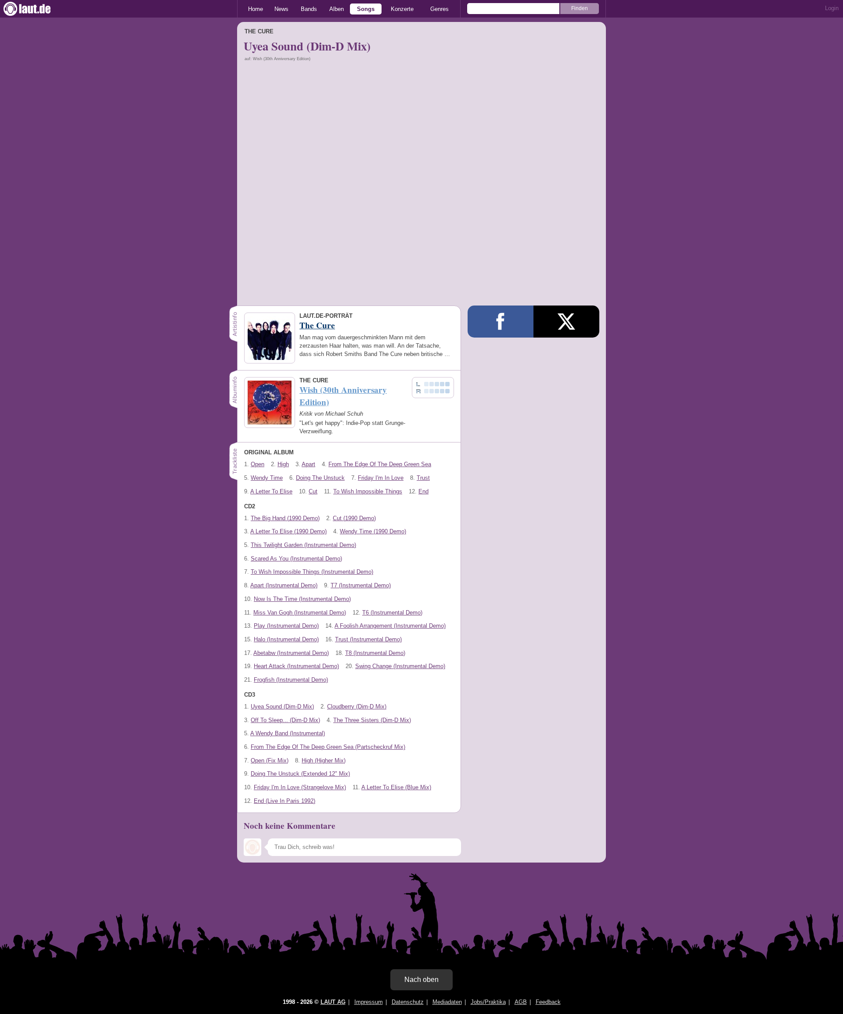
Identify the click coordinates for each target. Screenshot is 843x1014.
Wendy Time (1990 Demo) (373, 531)
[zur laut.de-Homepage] (35, 9)
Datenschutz (408, 1002)
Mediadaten (447, 1002)
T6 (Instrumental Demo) (392, 612)
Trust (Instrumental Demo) (368, 639)
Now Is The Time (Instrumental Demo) (302, 599)
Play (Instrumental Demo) (286, 625)
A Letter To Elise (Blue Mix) (396, 787)
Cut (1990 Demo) (354, 518)
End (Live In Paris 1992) (284, 801)
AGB (521, 1002)
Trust (423, 478)
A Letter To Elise (271, 491)
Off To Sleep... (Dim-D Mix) (285, 720)
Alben (336, 9)
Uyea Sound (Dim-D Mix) (282, 706)
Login (832, 8)
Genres (439, 9)
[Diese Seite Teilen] (500, 322)
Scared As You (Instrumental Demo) (296, 558)
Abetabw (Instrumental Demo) (291, 653)
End (423, 491)
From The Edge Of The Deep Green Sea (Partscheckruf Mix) (328, 747)
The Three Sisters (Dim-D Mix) (372, 720)
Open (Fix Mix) (269, 760)
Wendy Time (267, 478)
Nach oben (421, 979)
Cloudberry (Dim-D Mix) (356, 706)
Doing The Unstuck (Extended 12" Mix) (300, 773)
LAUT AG (333, 1002)
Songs (366, 9)
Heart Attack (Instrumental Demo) (296, 666)
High (283, 464)
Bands (309, 9)
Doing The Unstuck (320, 478)
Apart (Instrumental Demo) (283, 585)
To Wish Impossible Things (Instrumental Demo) (312, 571)
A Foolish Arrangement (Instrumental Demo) (390, 625)
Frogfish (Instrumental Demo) (291, 679)
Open (257, 464)
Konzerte (402, 9)
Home (255, 9)
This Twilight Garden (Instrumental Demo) (303, 545)
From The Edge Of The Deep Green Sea (379, 464)
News (281, 9)
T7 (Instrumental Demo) (361, 585)
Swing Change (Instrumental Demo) (400, 666)
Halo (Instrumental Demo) (286, 639)
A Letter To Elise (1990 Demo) (288, 531)
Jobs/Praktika (488, 1002)
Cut (313, 491)
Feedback (548, 1002)
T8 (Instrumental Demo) (375, 653)
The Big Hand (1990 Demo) (285, 518)
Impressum (368, 1002)
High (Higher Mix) (324, 760)
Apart (308, 464)
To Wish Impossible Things (367, 491)
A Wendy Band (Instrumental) (287, 733)
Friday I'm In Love (380, 478)
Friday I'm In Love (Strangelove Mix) (300, 787)
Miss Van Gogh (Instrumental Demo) (299, 612)
